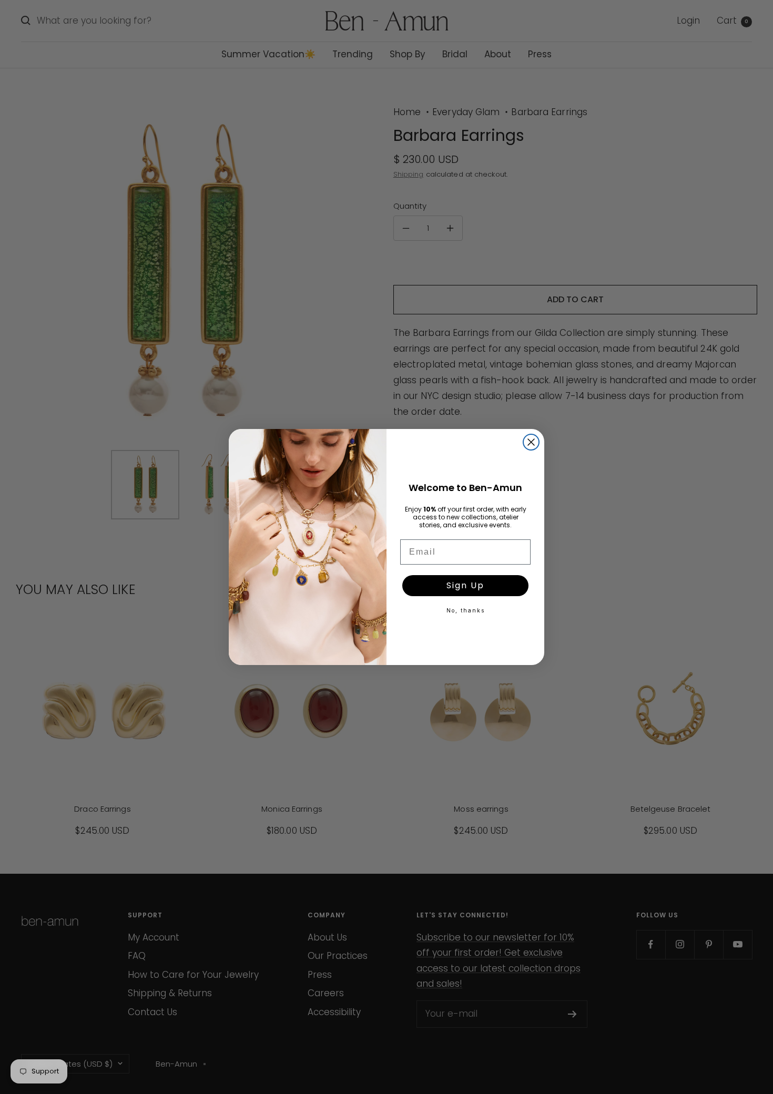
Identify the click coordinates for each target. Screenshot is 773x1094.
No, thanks (465, 610)
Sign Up (465, 585)
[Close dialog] (531, 442)
